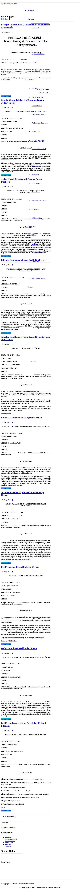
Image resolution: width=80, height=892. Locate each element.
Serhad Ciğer (36, 131)
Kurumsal (31, 19)
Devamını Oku (6, 96)
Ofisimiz (34, 62)
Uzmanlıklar (32, 226)
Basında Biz (9, 842)
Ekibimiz (31, 79)
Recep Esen (35, 209)
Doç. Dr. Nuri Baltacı (38, 140)
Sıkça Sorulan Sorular (38, 278)
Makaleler (8, 837)
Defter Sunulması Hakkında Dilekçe (19, 648)
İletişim (30, 287)
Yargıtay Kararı (10, 841)
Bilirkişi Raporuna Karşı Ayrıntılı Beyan (21, 417)
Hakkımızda (35, 28)
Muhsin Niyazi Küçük (39, 200)
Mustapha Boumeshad (39, 149)
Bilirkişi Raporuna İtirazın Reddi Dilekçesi (22, 260)
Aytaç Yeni (35, 174)
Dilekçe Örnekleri (11, 839)
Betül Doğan (36, 183)
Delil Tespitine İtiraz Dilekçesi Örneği (20, 567)
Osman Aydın (36, 218)
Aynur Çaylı (36, 192)
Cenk (26, 887)
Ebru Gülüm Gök (37, 97)
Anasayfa (31, 10)
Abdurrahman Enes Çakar (40, 123)
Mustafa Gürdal (37, 106)
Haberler (8, 846)
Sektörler (34, 45)
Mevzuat (8, 844)
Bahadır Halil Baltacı (38, 114)
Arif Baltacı (35, 88)
